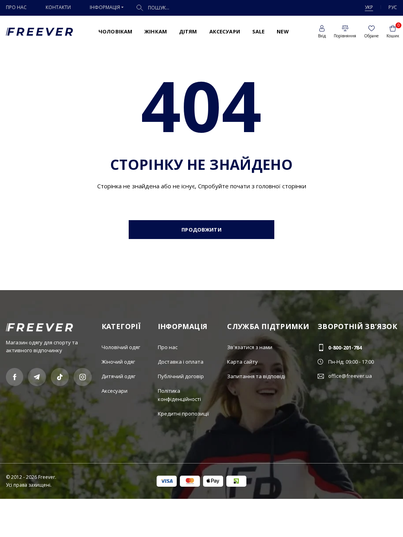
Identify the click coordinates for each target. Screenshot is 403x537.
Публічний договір (181, 376)
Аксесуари (224, 31)
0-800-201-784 (345, 347)
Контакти (58, 7)
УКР (369, 7)
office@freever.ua (350, 375)
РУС (392, 7)
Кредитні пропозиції (183, 413)
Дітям (188, 31)
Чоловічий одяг (121, 347)
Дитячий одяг (118, 376)
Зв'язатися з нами (249, 347)
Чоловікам (115, 31)
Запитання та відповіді (256, 376)
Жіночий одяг (118, 361)
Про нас (16, 7)
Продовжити (201, 229)
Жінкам (155, 31)
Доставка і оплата (180, 361)
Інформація (105, 7)
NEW (282, 31)
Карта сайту (242, 361)
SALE (258, 31)
